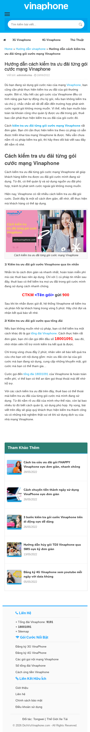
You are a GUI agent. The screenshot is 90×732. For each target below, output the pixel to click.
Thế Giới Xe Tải (57, 719)
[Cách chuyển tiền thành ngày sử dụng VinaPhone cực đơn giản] (14, 494)
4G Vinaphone (51, 40)
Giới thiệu (21, 687)
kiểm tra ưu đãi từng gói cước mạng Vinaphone (46, 125)
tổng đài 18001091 (35, 374)
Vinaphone (74, 85)
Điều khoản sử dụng (28, 707)
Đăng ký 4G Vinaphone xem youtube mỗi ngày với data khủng (53, 574)
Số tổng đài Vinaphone (30, 665)
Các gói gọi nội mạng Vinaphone (37, 659)
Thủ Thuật (77, 40)
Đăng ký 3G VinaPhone (30, 646)
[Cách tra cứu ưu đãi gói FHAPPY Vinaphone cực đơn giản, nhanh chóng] (14, 467)
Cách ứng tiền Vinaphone (32, 672)
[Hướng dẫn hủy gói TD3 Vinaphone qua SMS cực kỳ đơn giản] (14, 549)
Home (9, 49)
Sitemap (23, 631)
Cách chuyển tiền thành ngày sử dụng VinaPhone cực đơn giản (51, 492)
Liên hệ (20, 694)
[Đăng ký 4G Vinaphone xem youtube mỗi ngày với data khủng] (14, 577)
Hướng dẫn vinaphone (31, 49)
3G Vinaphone (21, 40)
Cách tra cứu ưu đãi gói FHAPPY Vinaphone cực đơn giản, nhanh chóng (52, 464)
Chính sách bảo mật (28, 700)
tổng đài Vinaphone (44, 333)
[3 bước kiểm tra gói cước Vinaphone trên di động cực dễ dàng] (14, 522)
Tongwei (38, 719)
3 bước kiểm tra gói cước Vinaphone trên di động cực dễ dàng (53, 519)
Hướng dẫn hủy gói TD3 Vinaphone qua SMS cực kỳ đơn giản (52, 547)
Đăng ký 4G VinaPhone (30, 652)
